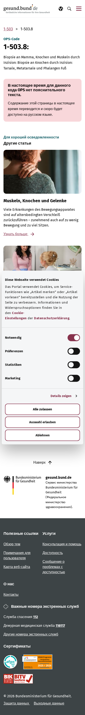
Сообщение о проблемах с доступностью (53, 567)
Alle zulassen (42, 409)
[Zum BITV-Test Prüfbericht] (18, 679)
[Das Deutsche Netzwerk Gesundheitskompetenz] (38, 662)
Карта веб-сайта (16, 567)
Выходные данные (49, 703)
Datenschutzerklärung (51, 318)
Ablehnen (43, 435)
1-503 (8, 29)
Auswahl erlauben (42, 422)
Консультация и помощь (61, 544)
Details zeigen (61, 396)
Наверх (39, 462)
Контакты (11, 594)
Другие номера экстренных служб (30, 634)
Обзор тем (11, 544)
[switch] (74, 351)
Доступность (52, 553)
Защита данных (16, 703)
